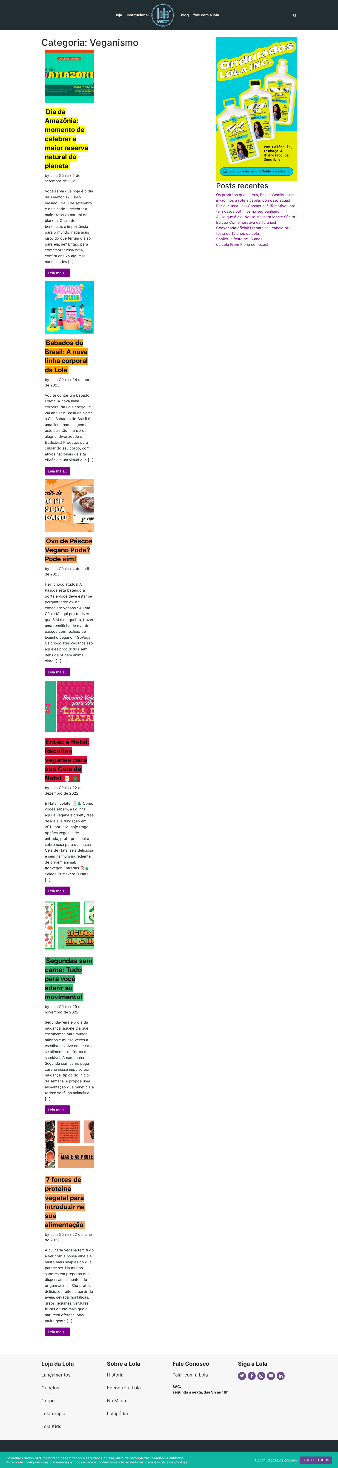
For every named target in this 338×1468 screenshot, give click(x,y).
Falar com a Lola (190, 1375)
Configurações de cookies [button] (276, 1460)
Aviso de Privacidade (137, 1462)
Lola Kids (51, 1426)
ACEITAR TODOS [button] (316, 1460)
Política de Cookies (172, 1462)
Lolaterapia (53, 1413)
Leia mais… (59, 272)
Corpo (48, 1400)
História (115, 1375)
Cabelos (50, 1388)
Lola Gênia (59, 175)
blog (185, 15)
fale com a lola (206, 15)
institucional (138, 15)
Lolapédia (117, 1413)
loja (119, 15)
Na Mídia (116, 1400)
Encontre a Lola (124, 1388)
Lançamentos (55, 1375)
